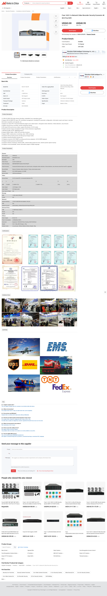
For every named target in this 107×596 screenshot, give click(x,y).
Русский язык (39, 586)
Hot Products (15, 584)
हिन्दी (74, 586)
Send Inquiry (72, 30)
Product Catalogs (23, 547)
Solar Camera (57, 550)
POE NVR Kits (57, 556)
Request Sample (91, 34)
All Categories (7, 8)
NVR (33, 11)
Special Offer (31, 550)
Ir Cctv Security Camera (56, 572)
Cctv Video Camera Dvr (8, 576)
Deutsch (50, 586)
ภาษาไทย (79, 586)
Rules (104, 8)
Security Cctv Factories (8, 572)
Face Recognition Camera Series (9, 553)
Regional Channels (72, 584)
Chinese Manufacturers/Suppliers (35, 584)
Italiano (45, 586)
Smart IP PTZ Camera (7, 556)
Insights (93, 584)
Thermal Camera (84, 556)
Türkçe (84, 586)
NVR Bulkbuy (49, 576)
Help (77, 8)
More (3, 579)
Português (27, 586)
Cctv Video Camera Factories (40, 572)
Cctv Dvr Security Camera (83, 572)
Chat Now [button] (96, 30)
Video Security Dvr (69, 572)
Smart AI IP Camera (84, 553)
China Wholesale (47, 584)
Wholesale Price (55, 584)
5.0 (86, 77)
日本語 (70, 586)
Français (33, 586)
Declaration (69, 589)
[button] (72, 77)
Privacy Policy (77, 589)
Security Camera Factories (23, 572)
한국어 (66, 586)
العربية (62, 586)
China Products (23, 584)
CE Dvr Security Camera (36, 576)
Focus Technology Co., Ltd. (43, 589)
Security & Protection (10, 11)
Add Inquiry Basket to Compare (30, 61)
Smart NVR (30, 556)
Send (13, 470)
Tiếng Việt (89, 586)
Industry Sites (63, 584)
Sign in (103, 4)
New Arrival (4, 550)
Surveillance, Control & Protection (23, 11)
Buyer (69, 8)
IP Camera (30, 553)
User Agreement (62, 589)
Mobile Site (87, 584)
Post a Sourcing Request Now (45, 471)
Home (3, 11)
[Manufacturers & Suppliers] (10, 3)
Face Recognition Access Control (87, 550)
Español (22, 586)
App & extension (86, 8)
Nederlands (56, 586)
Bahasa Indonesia (97, 586)
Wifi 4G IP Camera (58, 553)
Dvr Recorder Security (22, 576)
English (16, 586)
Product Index (81, 584)
